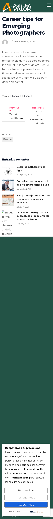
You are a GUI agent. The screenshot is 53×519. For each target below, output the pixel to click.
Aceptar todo (26, 504)
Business (15, 96)
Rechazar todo (26, 497)
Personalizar (26, 490)
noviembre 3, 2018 (24, 41)
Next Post (37, 116)
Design (27, 96)
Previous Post (16, 113)
